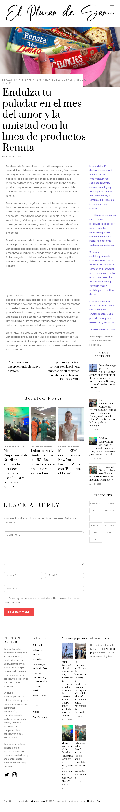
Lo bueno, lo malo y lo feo (110, 533)
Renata (82, 80)
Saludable (95, 540)
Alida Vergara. (38, 801)
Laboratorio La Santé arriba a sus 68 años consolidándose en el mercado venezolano (43, 462)
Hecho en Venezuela (96, 525)
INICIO (36, 712)
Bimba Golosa (96, 503)
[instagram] (14, 773)
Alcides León (93, 801)
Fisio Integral (96, 518)
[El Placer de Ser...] (59, 21)
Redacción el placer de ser (22, 80)
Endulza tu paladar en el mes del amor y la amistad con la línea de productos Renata (44, 120)
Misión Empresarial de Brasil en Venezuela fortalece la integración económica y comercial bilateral (16, 469)
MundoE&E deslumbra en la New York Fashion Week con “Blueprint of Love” (71, 462)
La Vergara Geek (110, 525)
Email (53, 575)
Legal (96, 533)
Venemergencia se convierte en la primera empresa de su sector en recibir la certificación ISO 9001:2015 (64, 371)
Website (12, 588)
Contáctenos (40, 717)
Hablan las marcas (59, 80)
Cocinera (110, 503)
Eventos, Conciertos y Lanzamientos (110, 511)
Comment (14, 534)
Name (11, 575)
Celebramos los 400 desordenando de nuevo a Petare (24, 367)
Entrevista (95, 511)
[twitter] (7, 773)
